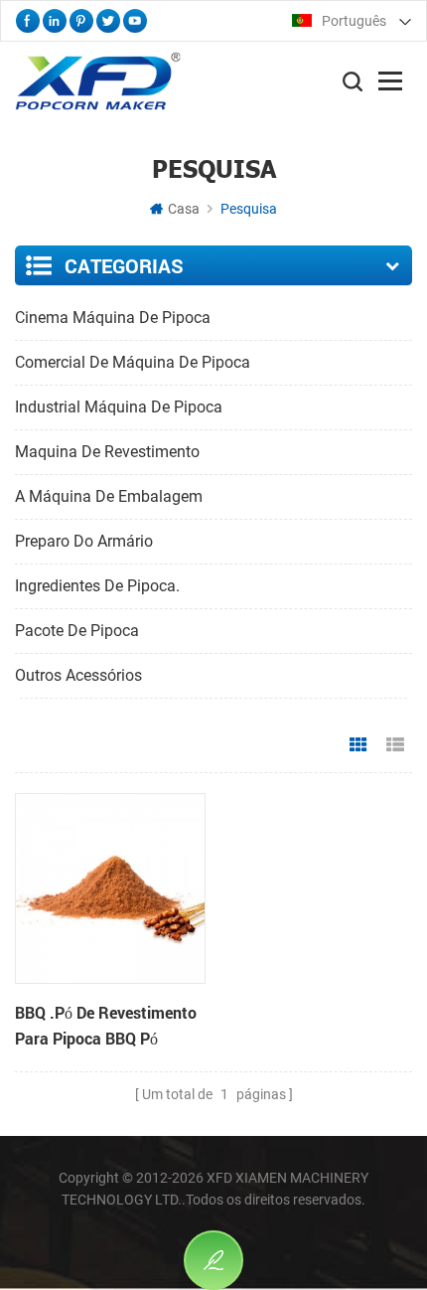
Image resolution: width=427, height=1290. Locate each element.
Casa (184, 209)
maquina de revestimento (107, 451)
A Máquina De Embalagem (109, 496)
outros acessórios (78, 675)
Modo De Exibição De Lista (395, 745)
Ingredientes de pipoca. (97, 585)
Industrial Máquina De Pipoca (118, 407)
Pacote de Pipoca (77, 630)
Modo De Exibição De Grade (358, 745)
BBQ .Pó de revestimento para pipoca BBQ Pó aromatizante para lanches (106, 1026)
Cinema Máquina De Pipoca (113, 317)
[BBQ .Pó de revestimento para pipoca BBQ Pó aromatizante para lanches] (110, 888)
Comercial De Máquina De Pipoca (132, 362)
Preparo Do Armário (84, 541)
